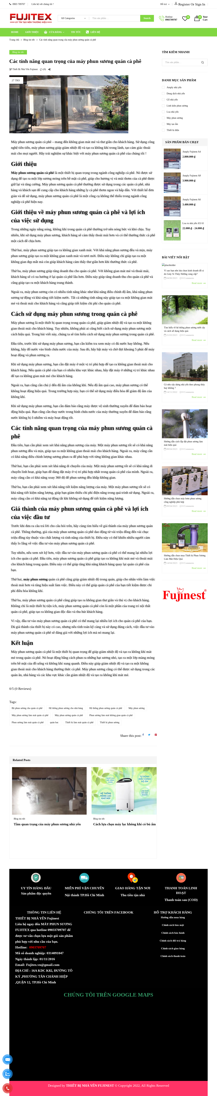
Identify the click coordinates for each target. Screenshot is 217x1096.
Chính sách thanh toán (173, 956)
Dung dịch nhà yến (176, 93)
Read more (197, 283)
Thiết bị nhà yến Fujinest (25, 69)
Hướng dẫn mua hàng (173, 917)
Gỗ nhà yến (172, 99)
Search (147, 18)
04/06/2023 (171, 278)
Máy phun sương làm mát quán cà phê (30, 715)
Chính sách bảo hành (172, 932)
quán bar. (54, 722)
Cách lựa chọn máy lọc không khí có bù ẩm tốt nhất (130, 824)
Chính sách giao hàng (173, 948)
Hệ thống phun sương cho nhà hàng (66, 708)
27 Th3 (16, 80)
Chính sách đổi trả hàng (173, 940)
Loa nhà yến (173, 112)
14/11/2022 (171, 392)
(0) (44, 69)
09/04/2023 (171, 449)
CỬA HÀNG (55, 32)
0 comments (188, 278)
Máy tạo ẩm (172, 124)
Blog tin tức (29, 40)
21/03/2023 (171, 335)
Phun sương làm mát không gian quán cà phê (111, 715)
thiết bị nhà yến (109, 1091)
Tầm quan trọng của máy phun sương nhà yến (47, 824)
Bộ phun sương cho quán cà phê (27, 708)
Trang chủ (14, 40)
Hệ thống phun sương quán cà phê (105, 708)
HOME (14, 32)
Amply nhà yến (174, 87)
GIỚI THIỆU (32, 32)
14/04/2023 (171, 563)
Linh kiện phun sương (177, 105)
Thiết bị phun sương (109, 722)
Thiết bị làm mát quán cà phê (79, 722)
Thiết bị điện (173, 130)
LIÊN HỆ (95, 32)
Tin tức (76, 32)
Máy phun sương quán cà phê (69, 715)
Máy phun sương (137, 708)
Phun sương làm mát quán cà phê (28, 722)
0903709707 (171, 19)
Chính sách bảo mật (173, 925)
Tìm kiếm (203, 62)
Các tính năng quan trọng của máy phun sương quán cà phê (75, 61)
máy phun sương (84, 1091)
